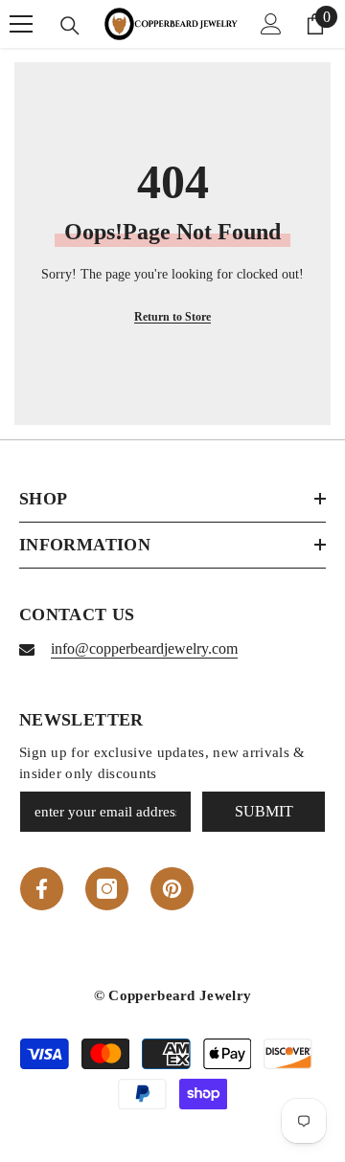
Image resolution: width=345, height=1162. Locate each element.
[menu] (21, 23)
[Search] (69, 25)
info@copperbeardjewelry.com (144, 648)
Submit (264, 811)
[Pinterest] (172, 888)
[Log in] (271, 23)
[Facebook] (41, 888)
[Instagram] (106, 888)
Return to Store (172, 317)
